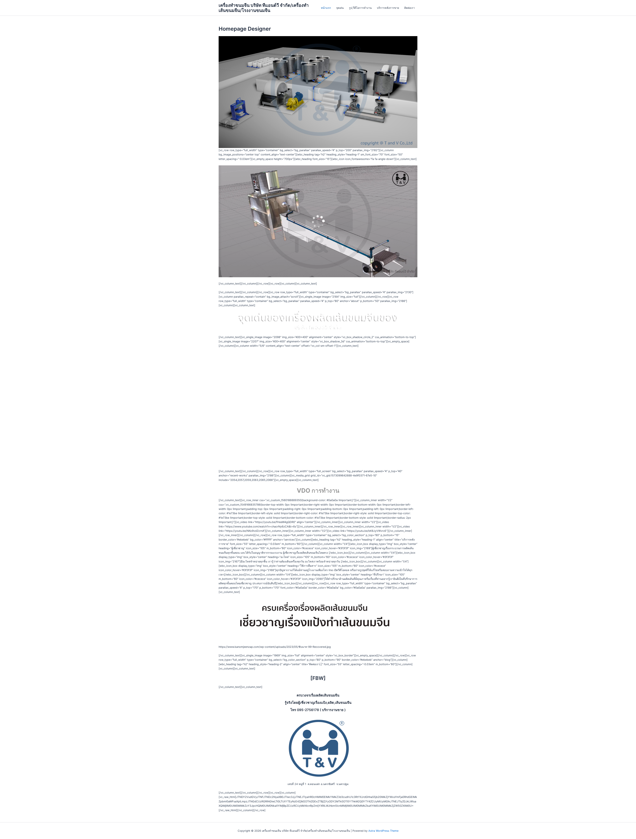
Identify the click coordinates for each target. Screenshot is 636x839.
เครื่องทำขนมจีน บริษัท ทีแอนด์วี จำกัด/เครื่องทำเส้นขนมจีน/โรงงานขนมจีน (264, 8)
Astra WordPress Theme (383, 830)
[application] (318, 221)
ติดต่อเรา (409, 7)
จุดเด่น (340, 7)
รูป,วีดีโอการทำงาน (360, 7)
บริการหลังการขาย (388, 7)
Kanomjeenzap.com (325, 419)
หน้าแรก (326, 7)
